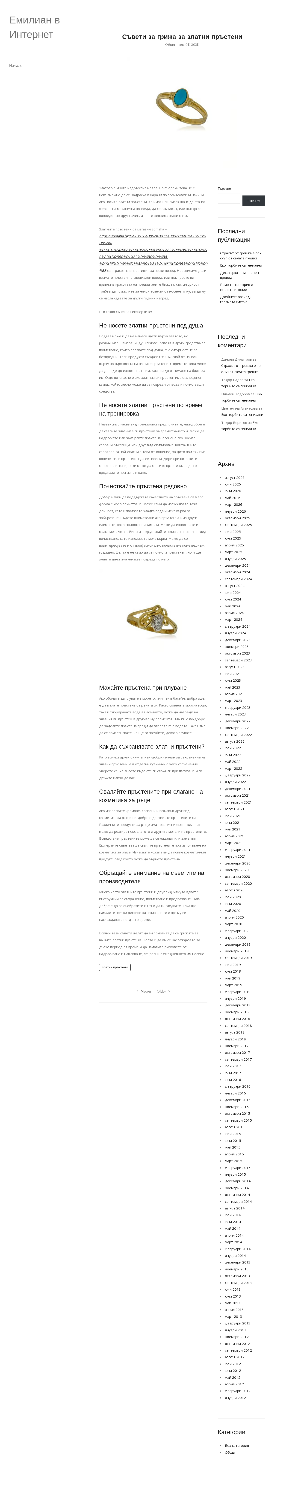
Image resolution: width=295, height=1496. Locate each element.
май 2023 (232, 687)
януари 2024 (235, 633)
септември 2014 (238, 1201)
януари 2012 (235, 1397)
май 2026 (232, 497)
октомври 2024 (237, 572)
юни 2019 (233, 971)
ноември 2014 (237, 1188)
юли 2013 (233, 1289)
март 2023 (233, 700)
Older (161, 992)
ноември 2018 (237, 1012)
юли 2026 (233, 484)
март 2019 (233, 984)
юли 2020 (233, 897)
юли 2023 (233, 673)
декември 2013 (238, 1262)
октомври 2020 (237, 876)
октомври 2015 (237, 1113)
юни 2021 (233, 822)
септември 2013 (238, 1282)
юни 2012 (233, 1370)
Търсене (224, 189)
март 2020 (233, 924)
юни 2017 (233, 1073)
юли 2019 (233, 964)
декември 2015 (238, 1099)
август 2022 (235, 741)
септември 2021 (238, 802)
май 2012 (232, 1377)
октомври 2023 (237, 653)
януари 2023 (235, 714)
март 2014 (233, 1242)
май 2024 (232, 606)
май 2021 (232, 829)
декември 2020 (238, 863)
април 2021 (234, 836)
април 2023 (234, 694)
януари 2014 (235, 1255)
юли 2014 (233, 1214)
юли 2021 (233, 815)
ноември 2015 (237, 1106)
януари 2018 (235, 1039)
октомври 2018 (237, 1018)
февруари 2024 (238, 626)
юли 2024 (233, 592)
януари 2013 (235, 1330)
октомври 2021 (237, 795)
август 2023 (235, 666)
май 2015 (232, 1147)
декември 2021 (238, 788)
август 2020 (235, 890)
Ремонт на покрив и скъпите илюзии (236, 287)
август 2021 (235, 809)
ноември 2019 (237, 951)
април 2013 (234, 1309)
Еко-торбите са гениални (241, 265)
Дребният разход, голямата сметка (235, 299)
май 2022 (232, 761)
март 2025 (233, 551)
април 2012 (234, 1384)
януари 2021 (235, 856)
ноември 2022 (237, 727)
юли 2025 (233, 531)
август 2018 (235, 1032)
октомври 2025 (237, 518)
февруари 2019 (238, 991)
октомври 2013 (237, 1275)
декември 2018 (238, 1005)
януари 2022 (235, 781)
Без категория (237, 1445)
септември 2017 (238, 1059)
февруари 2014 (238, 1248)
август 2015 (235, 1127)
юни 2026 (233, 490)
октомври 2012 (237, 1343)
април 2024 (234, 612)
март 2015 (233, 1160)
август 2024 (235, 585)
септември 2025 (238, 524)
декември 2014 (238, 1181)
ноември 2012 (237, 1336)
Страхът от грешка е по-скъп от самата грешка (240, 255)
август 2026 (235, 477)
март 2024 (233, 619)
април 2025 (234, 545)
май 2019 (232, 978)
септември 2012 (238, 1350)
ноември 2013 (237, 1269)
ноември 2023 (237, 646)
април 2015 (234, 1154)
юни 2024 (233, 599)
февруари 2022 (238, 775)
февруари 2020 (238, 930)
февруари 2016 (238, 1086)
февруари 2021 (238, 849)
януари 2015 (235, 1174)
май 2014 (232, 1228)
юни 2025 (233, 538)
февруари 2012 (238, 1390)
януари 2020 (235, 937)
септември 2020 (238, 883)
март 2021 (233, 842)
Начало (16, 66)
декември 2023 (238, 639)
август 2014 (235, 1208)
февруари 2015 (238, 1167)
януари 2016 (235, 1093)
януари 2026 (235, 511)
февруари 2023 (238, 707)
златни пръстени (115, 967)
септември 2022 (238, 734)
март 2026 (233, 504)
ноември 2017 (237, 1045)
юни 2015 (233, 1140)
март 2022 (233, 768)
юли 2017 (233, 1066)
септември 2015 (238, 1120)
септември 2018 (238, 1025)
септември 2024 (238, 579)
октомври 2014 (237, 1194)
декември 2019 (238, 944)
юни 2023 (233, 680)
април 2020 (234, 917)
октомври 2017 (237, 1052)
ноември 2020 (237, 869)
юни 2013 (233, 1296)
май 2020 (232, 910)
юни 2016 (233, 1079)
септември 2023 (238, 660)
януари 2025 (235, 558)
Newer (146, 992)
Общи (170, 45)
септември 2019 (238, 957)
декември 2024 (238, 565)
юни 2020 (233, 903)
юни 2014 (233, 1221)
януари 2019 (235, 998)
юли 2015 (233, 1133)
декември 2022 (238, 721)
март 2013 (233, 1316)
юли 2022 (233, 748)
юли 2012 (233, 1363)
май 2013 (232, 1303)
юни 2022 (233, 754)
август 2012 (235, 1357)
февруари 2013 (238, 1323)
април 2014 (234, 1235)
